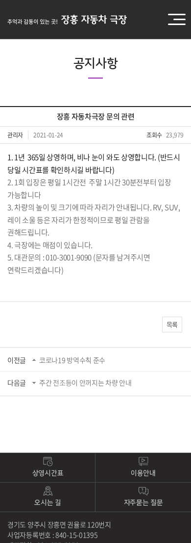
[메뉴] (182, 19)
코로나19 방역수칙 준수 (72, 360)
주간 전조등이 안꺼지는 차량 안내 (85, 382)
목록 (172, 324)
